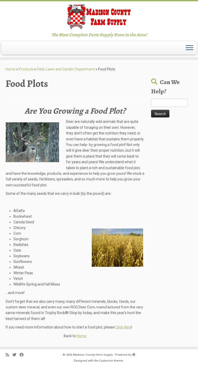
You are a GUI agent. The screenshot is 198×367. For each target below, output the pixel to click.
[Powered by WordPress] (134, 354)
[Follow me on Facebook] (23, 355)
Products (26, 69)
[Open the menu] (189, 48)
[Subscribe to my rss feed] (9, 355)
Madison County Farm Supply (93, 354)
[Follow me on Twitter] (16, 355)
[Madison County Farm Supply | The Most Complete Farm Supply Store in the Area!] (99, 17)
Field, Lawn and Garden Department (66, 69)
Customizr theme (111, 360)
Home (10, 69)
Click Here (123, 327)
